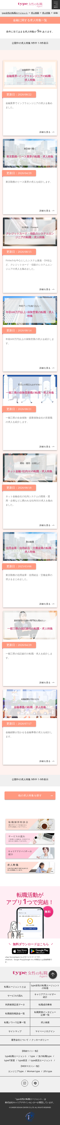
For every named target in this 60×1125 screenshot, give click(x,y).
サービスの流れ (15, 995)
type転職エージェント (16, 1056)
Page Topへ (53, 974)
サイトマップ (15, 1031)
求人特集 (46, 12)
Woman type (33, 1071)
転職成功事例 (45, 1004)
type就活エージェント (41, 1060)
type (32, 1056)
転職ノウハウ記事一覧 (15, 1022)
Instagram (24, 1083)
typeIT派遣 (9, 1060)
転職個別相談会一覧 (15, 1013)
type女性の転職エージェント (15, 12)
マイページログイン (45, 1031)
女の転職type (45, 1056)
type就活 (22, 1060)
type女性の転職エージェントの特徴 (45, 987)
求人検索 (35, 12)
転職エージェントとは (15, 986)
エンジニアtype (16, 1071)
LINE (35, 1083)
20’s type (47, 1071)
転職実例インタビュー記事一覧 (45, 1013)
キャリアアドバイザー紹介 (45, 995)
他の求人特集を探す (30, 795)
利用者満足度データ (15, 1004)
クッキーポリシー (40, 1039)
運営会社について (19, 1039)
